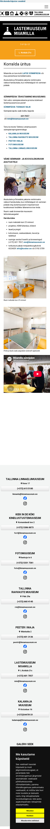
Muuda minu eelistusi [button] (30, 821)
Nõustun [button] (30, 811)
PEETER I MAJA (15, 141)
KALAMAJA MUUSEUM (18, 133)
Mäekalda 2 (25, 631)
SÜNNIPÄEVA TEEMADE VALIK (17, 107)
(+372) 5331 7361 (25, 563)
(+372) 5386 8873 (25, 527)
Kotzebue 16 (25, 709)
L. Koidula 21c (25, 53)
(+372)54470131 (25, 714)
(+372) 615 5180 (25, 488)
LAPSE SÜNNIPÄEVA (31, 73)
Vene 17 (25, 483)
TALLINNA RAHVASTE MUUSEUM (23, 137)
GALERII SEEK (25, 744)
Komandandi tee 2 (25, 522)
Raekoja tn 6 (25, 557)
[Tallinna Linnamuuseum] (25, 13)
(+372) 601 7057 (25, 676)
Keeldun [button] (30, 816)
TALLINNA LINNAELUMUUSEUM (22, 148)
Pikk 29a (25, 596)
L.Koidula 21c (25, 670)
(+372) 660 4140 (25, 601)
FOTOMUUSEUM (16, 144)
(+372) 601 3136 (25, 637)
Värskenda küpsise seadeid (12, 1)
